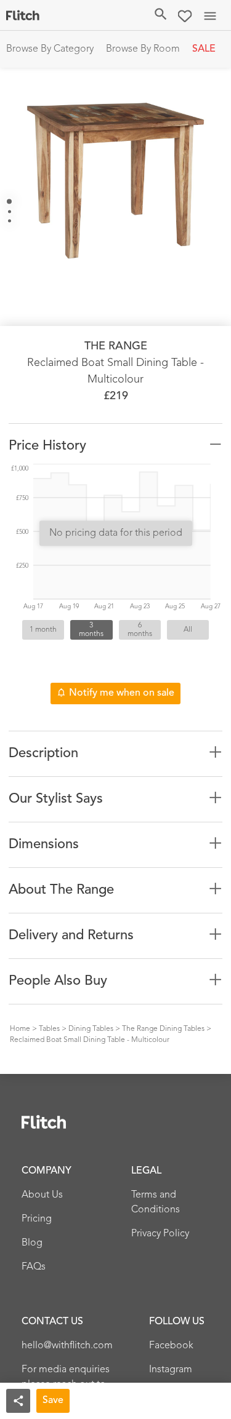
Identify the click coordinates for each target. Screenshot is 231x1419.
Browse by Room (143, 49)
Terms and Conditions (155, 1202)
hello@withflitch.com (67, 1346)
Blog (32, 1243)
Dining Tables (90, 1029)
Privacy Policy (160, 1234)
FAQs (34, 1267)
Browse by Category (50, 49)
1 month (43, 630)
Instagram (170, 1370)
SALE (204, 49)
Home (20, 1029)
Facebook (171, 1346)
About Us (42, 1195)
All (188, 630)
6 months (140, 630)
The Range (115, 346)
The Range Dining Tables (163, 1029)
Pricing (37, 1219)
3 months (91, 630)
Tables (49, 1029)
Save (53, 1400)
